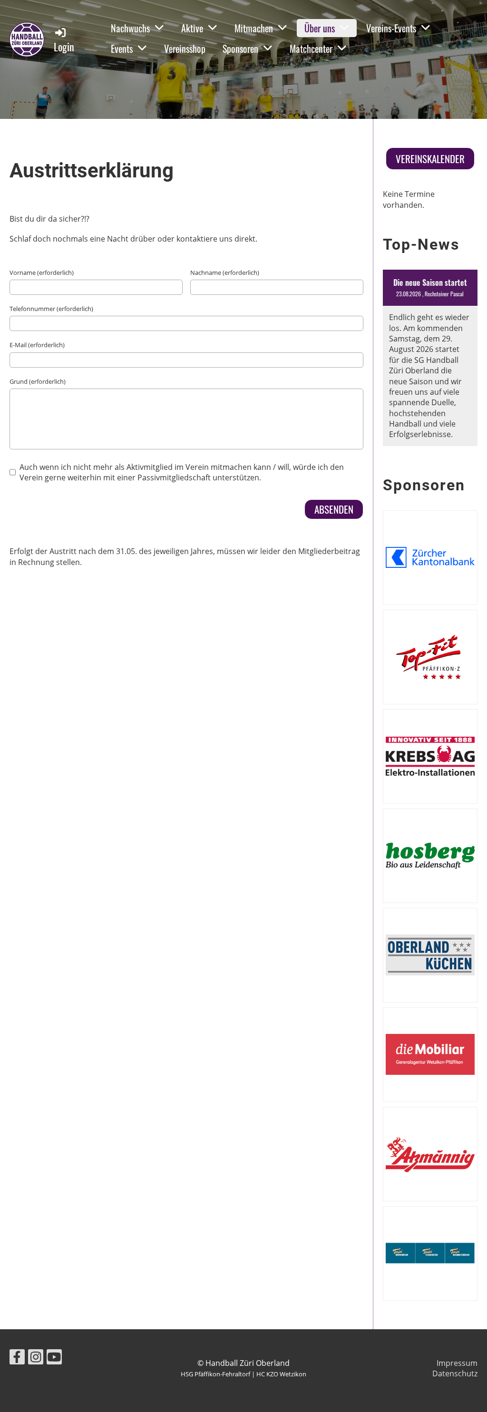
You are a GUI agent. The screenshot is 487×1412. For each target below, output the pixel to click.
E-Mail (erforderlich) (37, 345)
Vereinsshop (184, 48)
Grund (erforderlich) (38, 381)
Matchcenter (311, 48)
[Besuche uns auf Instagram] (35, 1358)
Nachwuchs (130, 28)
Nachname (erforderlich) (224, 272)
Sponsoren (240, 48)
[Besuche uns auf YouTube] (54, 1358)
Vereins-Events (391, 28)
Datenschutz (454, 1373)
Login (64, 46)
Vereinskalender (430, 158)
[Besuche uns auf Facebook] (17, 1358)
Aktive (192, 28)
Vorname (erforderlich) (42, 272)
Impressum (457, 1363)
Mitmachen (253, 28)
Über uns (319, 28)
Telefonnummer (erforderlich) (51, 308)
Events (122, 48)
